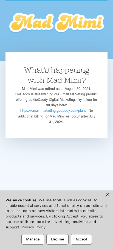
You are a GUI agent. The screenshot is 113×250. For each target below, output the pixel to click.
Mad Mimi (56, 23)
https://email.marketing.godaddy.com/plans (53, 110)
